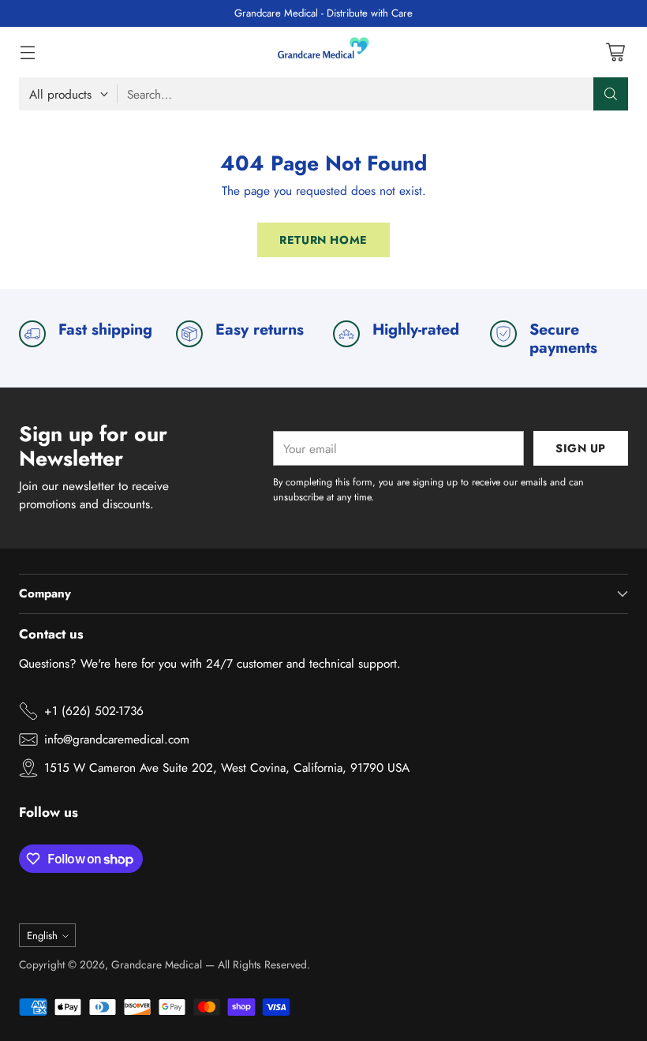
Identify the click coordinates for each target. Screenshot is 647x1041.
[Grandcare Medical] (323, 52)
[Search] (610, 93)
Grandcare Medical (156, 964)
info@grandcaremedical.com (116, 739)
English (42, 935)
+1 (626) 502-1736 (94, 711)
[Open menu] (27, 52)
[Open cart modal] (615, 52)
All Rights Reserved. (264, 964)
